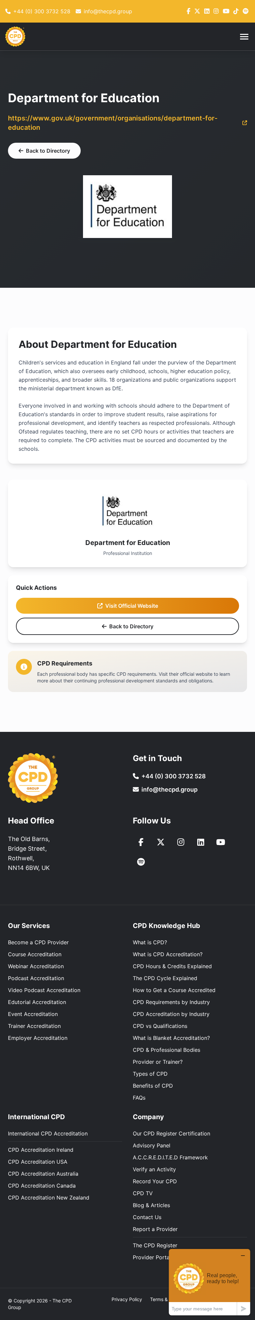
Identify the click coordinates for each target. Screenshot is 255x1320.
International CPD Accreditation (48, 1133)
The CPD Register (155, 1245)
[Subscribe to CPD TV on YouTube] (220, 842)
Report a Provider (155, 1229)
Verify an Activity (154, 1169)
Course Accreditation (34, 954)
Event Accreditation (33, 1014)
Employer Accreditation (37, 1038)
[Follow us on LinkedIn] (207, 11)
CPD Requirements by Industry (171, 1002)
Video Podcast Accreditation (44, 990)
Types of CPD (150, 1073)
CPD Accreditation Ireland (40, 1149)
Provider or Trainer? (158, 1061)
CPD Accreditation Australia (43, 1173)
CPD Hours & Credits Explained (172, 966)
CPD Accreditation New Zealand (48, 1197)
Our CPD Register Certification (171, 1133)
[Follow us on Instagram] (216, 11)
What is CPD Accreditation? (168, 954)
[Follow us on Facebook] (188, 11)
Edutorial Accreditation (37, 1002)
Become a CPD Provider (38, 942)
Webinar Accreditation (36, 966)
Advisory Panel (151, 1145)
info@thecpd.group (169, 789)
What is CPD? (150, 942)
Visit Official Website (131, 605)
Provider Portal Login (160, 1257)
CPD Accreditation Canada (42, 1185)
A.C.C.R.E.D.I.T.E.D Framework (170, 1157)
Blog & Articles (151, 1205)
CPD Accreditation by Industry (171, 1014)
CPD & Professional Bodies (166, 1050)
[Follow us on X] (197, 11)
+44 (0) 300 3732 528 (173, 776)
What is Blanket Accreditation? (171, 1038)
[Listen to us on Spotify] (141, 862)
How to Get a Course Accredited (174, 990)
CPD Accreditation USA (37, 1161)
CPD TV (143, 1193)
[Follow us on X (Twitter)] (161, 842)
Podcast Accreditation (36, 978)
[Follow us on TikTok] (236, 11)
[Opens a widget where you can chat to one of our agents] (209, 1282)
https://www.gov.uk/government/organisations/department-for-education (112, 122)
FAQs (139, 1097)
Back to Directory (48, 150)
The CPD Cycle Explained (165, 978)
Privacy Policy (127, 1299)
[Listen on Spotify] (245, 11)
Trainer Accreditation (34, 1026)
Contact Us (147, 1217)
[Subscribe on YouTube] (226, 11)
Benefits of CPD (153, 1085)
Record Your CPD (155, 1181)
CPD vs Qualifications (160, 1026)
